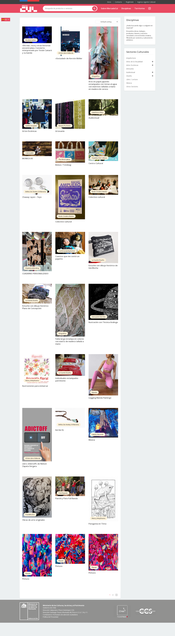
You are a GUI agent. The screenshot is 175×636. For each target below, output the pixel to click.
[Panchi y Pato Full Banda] (70, 486)
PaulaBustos (30, 514)
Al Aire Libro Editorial (66, 53)
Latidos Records (97, 434)
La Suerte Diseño (98, 260)
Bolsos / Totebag (63, 165)
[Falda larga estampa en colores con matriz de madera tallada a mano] (70, 310)
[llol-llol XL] (70, 418)
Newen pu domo (65, 126)
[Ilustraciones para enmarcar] (37, 369)
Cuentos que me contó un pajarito (67, 257)
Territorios (140, 8)
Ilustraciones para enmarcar (35, 386)
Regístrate (130, 2)
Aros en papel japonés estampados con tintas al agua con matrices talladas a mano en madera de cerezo (103, 85)
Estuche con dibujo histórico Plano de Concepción (35, 307)
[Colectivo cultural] (70, 197)
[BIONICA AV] (37, 148)
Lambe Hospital (31, 126)
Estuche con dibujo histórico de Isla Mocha (103, 266)
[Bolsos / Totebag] (70, 152)
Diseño (129, 76)
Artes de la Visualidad (134, 61)
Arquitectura (131, 58)
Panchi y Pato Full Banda (66, 498)
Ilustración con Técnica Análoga (103, 322)
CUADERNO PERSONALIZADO (35, 273)
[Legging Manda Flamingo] (103, 374)
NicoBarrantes (30, 40)
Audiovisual (94, 118)
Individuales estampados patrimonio (66, 379)
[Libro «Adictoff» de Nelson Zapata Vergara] (37, 434)
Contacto (118, 2)
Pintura (25, 579)
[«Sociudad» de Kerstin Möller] (70, 41)
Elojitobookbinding (32, 268)
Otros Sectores (132, 86)
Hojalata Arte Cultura (99, 158)
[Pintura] (37, 555)
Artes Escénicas (29, 131)
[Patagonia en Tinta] (103, 498)
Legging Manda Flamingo (100, 398)
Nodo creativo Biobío (66, 216)
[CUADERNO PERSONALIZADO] (37, 251)
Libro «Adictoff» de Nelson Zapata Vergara (34, 465)
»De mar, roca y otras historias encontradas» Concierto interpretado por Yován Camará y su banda (37, 49)
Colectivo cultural (63, 221)
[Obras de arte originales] (37, 497)
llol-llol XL (59, 430)
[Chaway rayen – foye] (37, 185)
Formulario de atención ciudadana (65, 615)
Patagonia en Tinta (97, 523)
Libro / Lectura (132, 79)
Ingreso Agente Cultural (146, 2)
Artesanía (59, 131)
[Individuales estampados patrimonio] (70, 365)
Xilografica (95, 76)
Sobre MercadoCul (109, 8)
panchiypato (63, 493)
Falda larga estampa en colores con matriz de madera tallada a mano (69, 341)
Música (92, 440)
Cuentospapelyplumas (67, 251)
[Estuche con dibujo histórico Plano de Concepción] (37, 294)
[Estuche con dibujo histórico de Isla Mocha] (103, 247)
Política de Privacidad (50, 617)
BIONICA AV (27, 158)
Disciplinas (126, 8)
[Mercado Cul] (29, 9)
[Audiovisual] (103, 107)
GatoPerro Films (97, 112)
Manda (94, 392)
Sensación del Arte (98, 317)
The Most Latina (64, 159)
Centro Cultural (96, 163)
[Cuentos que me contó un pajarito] (70, 243)
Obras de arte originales (33, 520)
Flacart (27, 573)
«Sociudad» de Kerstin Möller (68, 58)
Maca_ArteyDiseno (32, 380)
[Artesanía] (70, 114)
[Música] (103, 422)
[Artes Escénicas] (37, 114)
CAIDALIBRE (29, 153)
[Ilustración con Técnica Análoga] (103, 302)
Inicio (109, 2)
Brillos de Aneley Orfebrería (35, 192)
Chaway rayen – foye (32, 197)
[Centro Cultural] (103, 151)
